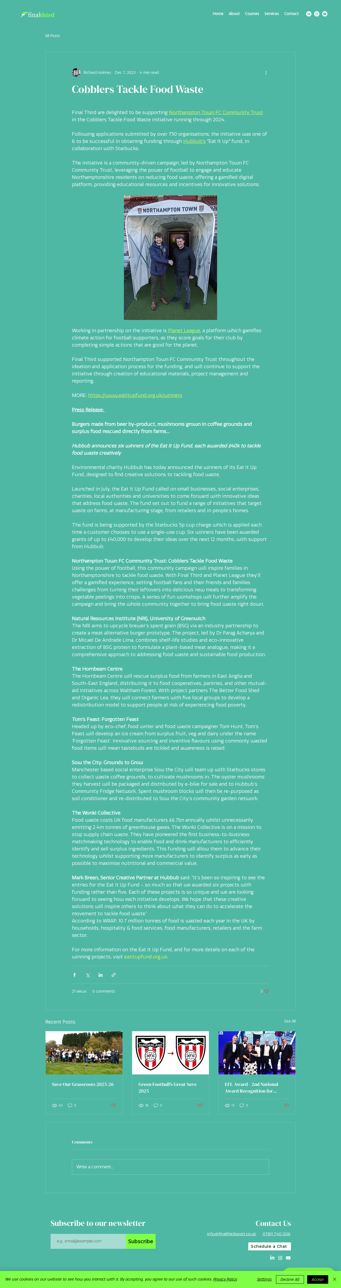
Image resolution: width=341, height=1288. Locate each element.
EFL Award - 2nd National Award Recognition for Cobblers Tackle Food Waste (254, 1087)
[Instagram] (316, 14)
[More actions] (266, 72)
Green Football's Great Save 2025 (168, 1087)
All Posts (52, 36)
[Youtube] (324, 14)
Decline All (290, 1279)
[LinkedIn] (308, 14)
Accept (318, 1279)
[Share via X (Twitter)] (87, 974)
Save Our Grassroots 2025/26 (83, 1084)
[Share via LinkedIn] (100, 974)
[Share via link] (113, 974)
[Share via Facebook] (74, 974)
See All (290, 1021)
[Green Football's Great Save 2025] (170, 1052)
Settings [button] (264, 1279)
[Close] (334, 1279)
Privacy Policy (225, 1279)
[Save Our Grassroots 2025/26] (84, 1052)
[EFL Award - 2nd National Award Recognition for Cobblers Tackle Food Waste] (256, 1052)
